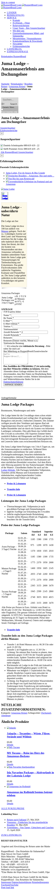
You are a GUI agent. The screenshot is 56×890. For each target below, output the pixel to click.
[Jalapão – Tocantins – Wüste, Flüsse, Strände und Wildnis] (31, 728)
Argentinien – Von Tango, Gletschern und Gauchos (30, 827)
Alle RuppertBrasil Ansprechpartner (17, 152)
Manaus (4, 231)
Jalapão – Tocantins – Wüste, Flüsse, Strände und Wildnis (28, 735)
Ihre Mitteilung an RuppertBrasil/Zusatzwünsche (25, 351)
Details (10, 744)
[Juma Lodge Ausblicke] (8, 189)
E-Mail (7, 321)
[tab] (31, 483)
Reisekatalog (17, 84)
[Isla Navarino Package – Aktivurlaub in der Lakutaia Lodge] (31, 767)
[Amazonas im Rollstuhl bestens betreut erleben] (31, 786)
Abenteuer (6, 715)
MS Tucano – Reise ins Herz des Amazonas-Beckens (25, 754)
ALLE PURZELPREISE (12, 808)
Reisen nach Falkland (16, 819)
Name (7, 315)
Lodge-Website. (8, 470)
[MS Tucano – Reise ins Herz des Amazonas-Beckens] (31, 747)
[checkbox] (15, 110)
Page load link (7, 887)
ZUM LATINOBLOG (11, 835)
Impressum (6, 882)
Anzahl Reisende (12, 332)
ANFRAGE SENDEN (13, 385)
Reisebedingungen (40, 882)
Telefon (7, 326)
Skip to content (8, 2)
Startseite (5, 84)
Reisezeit (7, 337)
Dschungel (46, 713)
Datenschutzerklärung (13, 382)
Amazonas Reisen (17, 86)
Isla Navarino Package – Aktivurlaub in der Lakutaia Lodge (30, 774)
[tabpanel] (28, 562)
